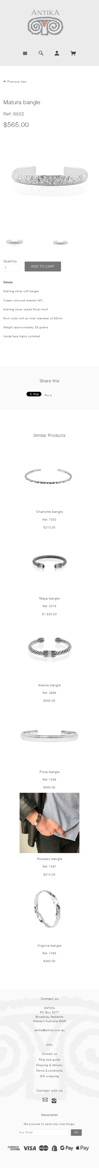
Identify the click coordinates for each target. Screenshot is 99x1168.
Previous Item (16, 82)
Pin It (48, 395)
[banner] (49, 23)
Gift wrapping (49, 1076)
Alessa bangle (49, 685)
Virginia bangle (49, 945)
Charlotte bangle (49, 511)
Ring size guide (49, 1059)
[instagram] (54, 1100)
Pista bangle (50, 772)
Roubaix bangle (49, 859)
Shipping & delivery (49, 1065)
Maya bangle (49, 598)
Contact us (49, 1054)
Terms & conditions (49, 1071)
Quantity (10, 261)
